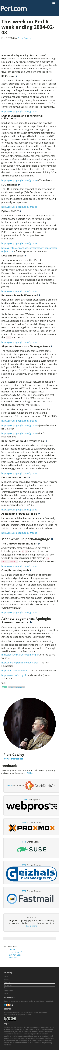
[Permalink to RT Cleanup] (17, 76)
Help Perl (13, 957)
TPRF (9, 785)
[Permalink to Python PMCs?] (20, 211)
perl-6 (4, 687)
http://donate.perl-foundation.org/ (19, 662)
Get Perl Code (15, 955)
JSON (6, 994)
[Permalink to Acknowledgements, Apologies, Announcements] (31, 622)
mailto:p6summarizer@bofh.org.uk (20, 654)
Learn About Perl (16, 952)
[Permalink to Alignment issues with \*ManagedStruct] (52, 346)
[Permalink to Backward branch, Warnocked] (39, 295)
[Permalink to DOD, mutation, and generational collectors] (15, 118)
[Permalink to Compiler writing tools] (31, 570)
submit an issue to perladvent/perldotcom (30, 1001)
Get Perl (12, 949)
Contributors (8, 991)
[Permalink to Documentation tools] (29, 477)
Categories (8, 985)
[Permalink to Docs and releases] (25, 255)
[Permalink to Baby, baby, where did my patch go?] (47, 441)
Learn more (31, 926)
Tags (5, 988)
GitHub (30, 773)
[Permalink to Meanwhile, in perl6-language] (52, 539)
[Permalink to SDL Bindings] (19, 184)
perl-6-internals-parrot (17, 687)
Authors (7, 982)
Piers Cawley (24, 38)
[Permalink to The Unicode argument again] (39, 543)
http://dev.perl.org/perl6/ (14, 670)
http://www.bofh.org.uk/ (14, 675)
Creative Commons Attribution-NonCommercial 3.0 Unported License (25, 1013)
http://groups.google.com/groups (19, 111)
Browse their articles (13, 758)
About (6, 979)
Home (6, 976)
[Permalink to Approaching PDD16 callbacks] (39, 514)
